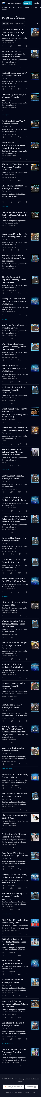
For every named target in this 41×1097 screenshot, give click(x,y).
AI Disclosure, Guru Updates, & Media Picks (13, 962)
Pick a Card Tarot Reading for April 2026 (14, 603)
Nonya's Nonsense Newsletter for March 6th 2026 (15, 736)
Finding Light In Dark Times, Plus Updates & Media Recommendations (14, 729)
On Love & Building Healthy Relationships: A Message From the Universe (15, 519)
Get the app (31, 1087)
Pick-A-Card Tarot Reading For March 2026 (15, 775)
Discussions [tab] (19, 23)
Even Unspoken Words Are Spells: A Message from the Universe (15, 215)
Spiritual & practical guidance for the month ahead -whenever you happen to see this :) (14, 781)
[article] (20, 37)
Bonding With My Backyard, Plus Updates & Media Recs (14, 368)
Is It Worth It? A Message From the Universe (14, 560)
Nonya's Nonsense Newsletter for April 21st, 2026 (15, 504)
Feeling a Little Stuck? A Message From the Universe (13, 390)
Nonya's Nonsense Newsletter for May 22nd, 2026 (15, 375)
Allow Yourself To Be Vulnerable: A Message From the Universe (12, 452)
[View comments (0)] (11, 67)
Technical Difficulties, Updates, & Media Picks (13, 665)
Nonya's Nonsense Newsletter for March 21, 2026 (15, 671)
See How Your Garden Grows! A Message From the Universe (13, 258)
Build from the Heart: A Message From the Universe (13, 1025)
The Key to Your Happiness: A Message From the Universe (15, 167)
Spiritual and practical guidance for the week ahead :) (14, 195)
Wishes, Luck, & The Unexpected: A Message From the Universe (13, 54)
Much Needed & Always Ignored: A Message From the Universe (14, 347)
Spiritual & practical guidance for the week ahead (14, 485)
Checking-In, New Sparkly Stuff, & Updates (14, 816)
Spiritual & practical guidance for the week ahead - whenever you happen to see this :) (14, 714)
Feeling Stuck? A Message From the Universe (14, 835)
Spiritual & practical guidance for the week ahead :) (14, 39)
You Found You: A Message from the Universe (14, 326)
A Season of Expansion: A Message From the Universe (14, 982)
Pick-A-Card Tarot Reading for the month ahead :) (15, 415)
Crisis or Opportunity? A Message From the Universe (14, 97)
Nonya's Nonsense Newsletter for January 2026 (15, 967)
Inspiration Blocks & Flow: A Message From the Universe (14, 1052)
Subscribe (27, 3)
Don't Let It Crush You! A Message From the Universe (13, 124)
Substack (9, 1092)
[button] (4, 7)
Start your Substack (14, 1087)
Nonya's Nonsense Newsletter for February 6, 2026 (15, 881)
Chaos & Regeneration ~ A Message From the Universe (14, 188)
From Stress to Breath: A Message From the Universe (14, 686)
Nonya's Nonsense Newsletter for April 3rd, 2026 (15, 585)
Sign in (36, 3)
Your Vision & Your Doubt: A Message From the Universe (14, 796)
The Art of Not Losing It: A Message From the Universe (14, 896)
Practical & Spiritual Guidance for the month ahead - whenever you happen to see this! (15, 927)
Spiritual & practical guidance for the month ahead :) (14, 609)
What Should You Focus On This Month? (14, 410)
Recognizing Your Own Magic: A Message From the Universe (15, 856)
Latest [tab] (5, 23)
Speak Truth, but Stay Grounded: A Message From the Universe (15, 1004)
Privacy (21, 1079)
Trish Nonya (12, 43)
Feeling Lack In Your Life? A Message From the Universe (14, 76)
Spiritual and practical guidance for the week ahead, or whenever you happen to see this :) (15, 803)
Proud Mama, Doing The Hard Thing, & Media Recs (14, 579)
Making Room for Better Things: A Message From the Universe (13, 624)
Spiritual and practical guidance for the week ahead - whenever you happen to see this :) (14, 757)
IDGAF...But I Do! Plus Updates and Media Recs (14, 498)
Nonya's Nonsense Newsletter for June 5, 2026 (15, 308)
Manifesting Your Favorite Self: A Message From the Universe (14, 236)
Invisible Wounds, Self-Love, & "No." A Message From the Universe (13, 32)
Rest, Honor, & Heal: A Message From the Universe (12, 707)
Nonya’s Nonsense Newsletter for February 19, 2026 (15, 822)
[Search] (37, 23)
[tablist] (13, 23)
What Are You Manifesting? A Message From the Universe (13, 145)
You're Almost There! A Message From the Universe (13, 478)
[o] (35, 32)
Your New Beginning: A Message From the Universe (13, 751)
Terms (27, 1079)
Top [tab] (11, 23)
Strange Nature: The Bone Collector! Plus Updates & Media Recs (14, 301)
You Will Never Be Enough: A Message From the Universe (14, 645)
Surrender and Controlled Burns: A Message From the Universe (15, 430)
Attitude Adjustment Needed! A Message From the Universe (14, 942)
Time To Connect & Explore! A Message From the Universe (14, 280)
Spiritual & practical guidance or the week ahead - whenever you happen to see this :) (14, 692)
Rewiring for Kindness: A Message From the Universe (14, 541)
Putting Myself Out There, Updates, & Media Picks (14, 876)
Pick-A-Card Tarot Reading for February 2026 (15, 921)
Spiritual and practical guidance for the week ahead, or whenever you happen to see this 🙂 (15, 862)
